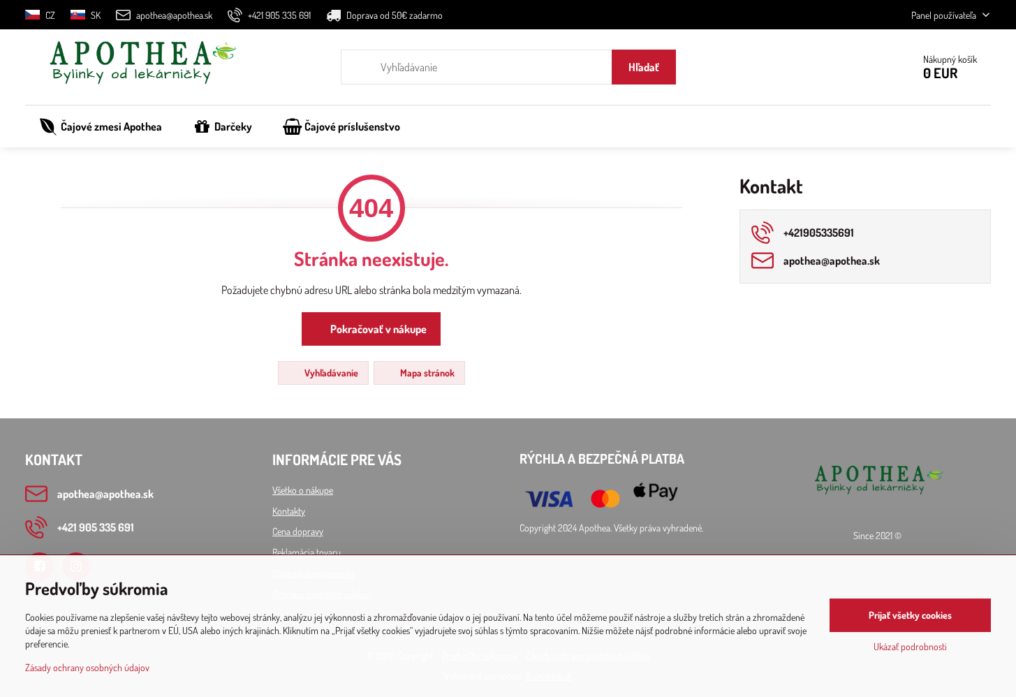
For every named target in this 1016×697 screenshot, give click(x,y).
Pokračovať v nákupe (377, 329)
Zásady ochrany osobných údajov (87, 667)
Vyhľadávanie (330, 373)
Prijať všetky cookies (910, 615)
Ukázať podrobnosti (910, 646)
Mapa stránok (426, 373)
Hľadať (643, 67)
